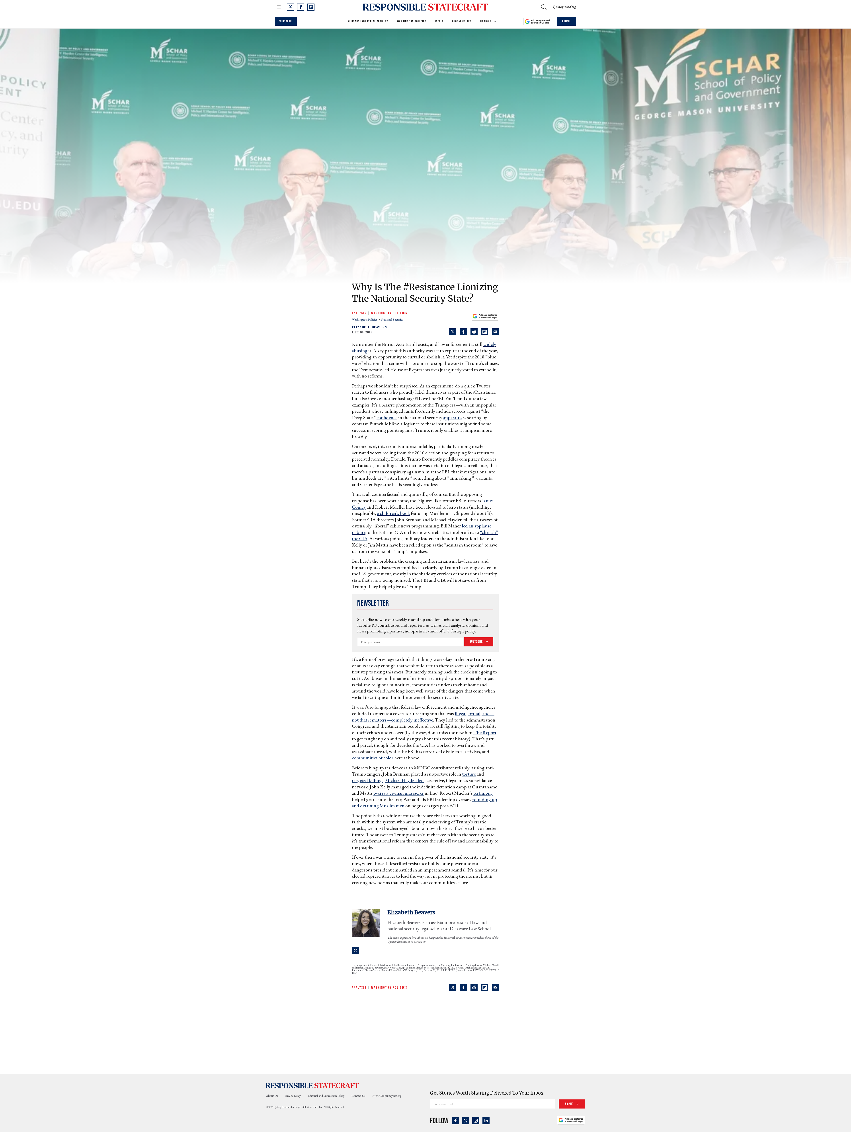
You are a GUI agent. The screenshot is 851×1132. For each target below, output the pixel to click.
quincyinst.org (564, 6)
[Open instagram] (475, 1120)
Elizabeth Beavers (369, 327)
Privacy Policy (293, 1096)
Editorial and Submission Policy (326, 1096)
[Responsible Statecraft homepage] (312, 1085)
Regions (485, 21)
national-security (392, 319)
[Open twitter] (290, 7)
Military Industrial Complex (368, 21)
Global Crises (461, 21)
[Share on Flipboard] (484, 331)
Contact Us (358, 1096)
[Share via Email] (495, 331)
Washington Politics (412, 21)
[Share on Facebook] (463, 331)
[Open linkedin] (486, 1120)
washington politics (365, 319)
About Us (272, 1096)
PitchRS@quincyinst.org (386, 1096)
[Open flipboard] (310, 7)
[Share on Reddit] (474, 331)
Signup (569, 1104)
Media (439, 21)
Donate (566, 21)
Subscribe (285, 21)
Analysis (359, 313)
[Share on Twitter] (452, 331)
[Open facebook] (300, 7)
